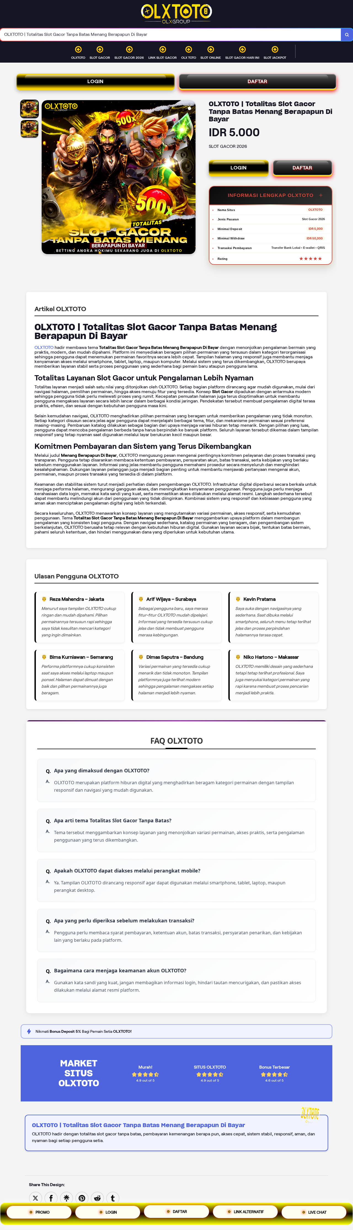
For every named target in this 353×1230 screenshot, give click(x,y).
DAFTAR (258, 81)
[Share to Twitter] (35, 1198)
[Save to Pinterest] (82, 1198)
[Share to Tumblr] (112, 1198)
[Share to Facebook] (51, 1198)
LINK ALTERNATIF (249, 1214)
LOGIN (95, 81)
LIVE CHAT (317, 1213)
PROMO (43, 1212)
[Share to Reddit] (97, 1198)
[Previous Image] (46, 178)
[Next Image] (191, 178)
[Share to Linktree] (66, 1198)
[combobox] (170, 34)
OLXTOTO (44, 347)
